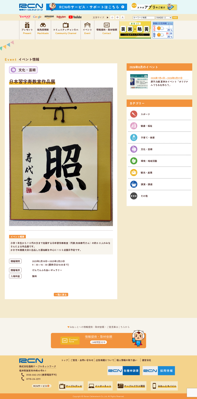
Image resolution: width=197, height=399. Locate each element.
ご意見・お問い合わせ (81, 360)
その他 (144, 196)
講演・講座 (146, 184)
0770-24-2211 (33, 379)
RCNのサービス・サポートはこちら (89, 6)
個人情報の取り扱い (128, 360)
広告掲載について (105, 360)
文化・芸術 (146, 149)
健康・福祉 (146, 126)
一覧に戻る (61, 294)
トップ (64, 360)
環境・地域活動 (148, 161)
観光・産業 (146, 172)
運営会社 (146, 360)
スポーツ (145, 114)
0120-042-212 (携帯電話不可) (41, 374)
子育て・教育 (147, 137)
